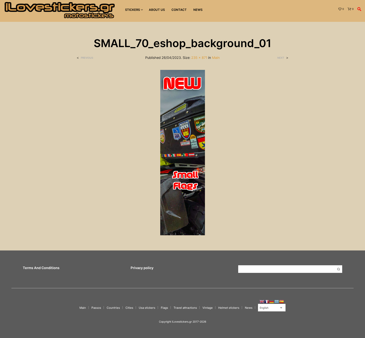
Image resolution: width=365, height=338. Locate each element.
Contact (179, 10)
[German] (271, 301)
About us (157, 10)
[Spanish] (281, 301)
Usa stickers (147, 308)
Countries (113, 308)
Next (280, 58)
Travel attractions (185, 308)
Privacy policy (142, 268)
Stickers (132, 10)
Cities (129, 308)
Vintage (207, 308)
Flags (164, 308)
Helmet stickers (228, 308)
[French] (266, 301)
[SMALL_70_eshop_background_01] (182, 152)
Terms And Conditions (41, 268)
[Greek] (276, 301)
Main (216, 58)
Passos (96, 308)
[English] (261, 301)
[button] (341, 9)
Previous (87, 58)
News (197, 10)
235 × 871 (199, 58)
